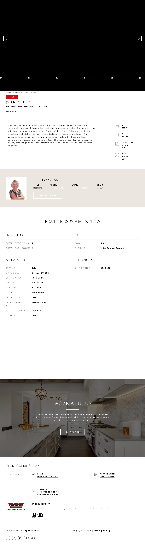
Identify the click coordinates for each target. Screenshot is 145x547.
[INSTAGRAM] (14, 538)
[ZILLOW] (32, 538)
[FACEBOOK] (8, 538)
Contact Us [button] (72, 432)
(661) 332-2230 (57, 188)
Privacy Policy (102, 530)
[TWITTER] (26, 538)
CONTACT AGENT (47, 195)
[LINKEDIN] (20, 538)
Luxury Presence (29, 530)
